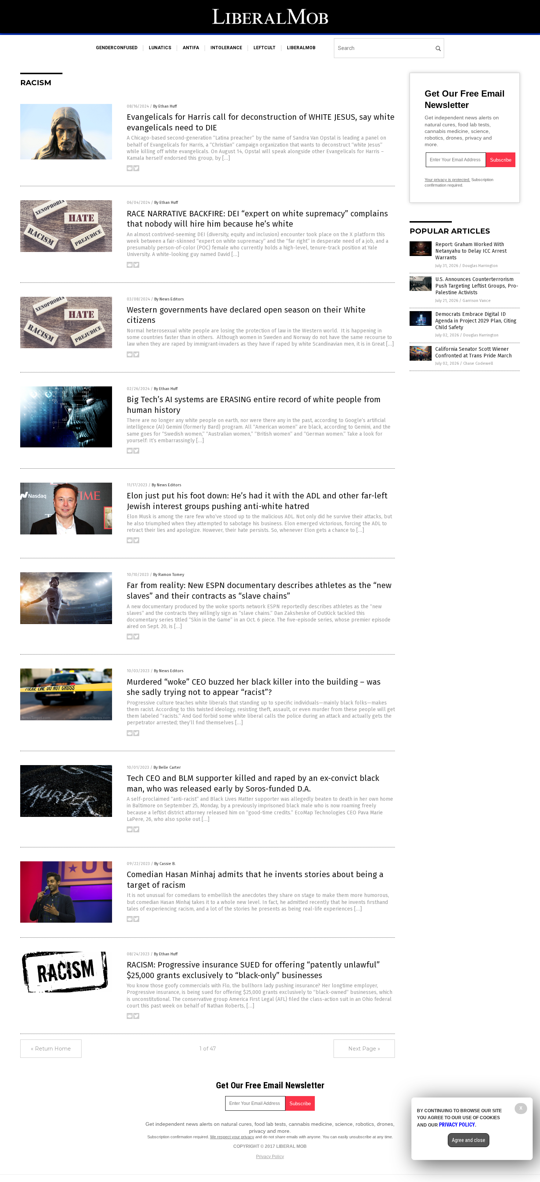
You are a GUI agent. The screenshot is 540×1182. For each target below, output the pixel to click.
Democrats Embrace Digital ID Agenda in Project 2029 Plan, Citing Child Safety (475, 321)
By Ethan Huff (165, 106)
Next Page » (364, 1048)
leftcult (264, 47)
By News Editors (169, 299)
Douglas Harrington (480, 265)
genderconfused (116, 47)
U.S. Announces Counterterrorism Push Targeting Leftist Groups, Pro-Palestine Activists (476, 286)
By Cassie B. (165, 863)
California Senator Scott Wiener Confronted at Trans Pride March (473, 352)
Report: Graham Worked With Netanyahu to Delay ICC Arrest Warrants (471, 251)
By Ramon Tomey (168, 574)
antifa (191, 47)
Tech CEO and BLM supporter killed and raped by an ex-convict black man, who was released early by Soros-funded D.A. (253, 783)
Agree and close (468, 1140)
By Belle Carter (167, 767)
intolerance (226, 47)
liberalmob (301, 47)
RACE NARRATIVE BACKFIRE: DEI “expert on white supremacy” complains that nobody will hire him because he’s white (257, 219)
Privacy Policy (270, 1156)
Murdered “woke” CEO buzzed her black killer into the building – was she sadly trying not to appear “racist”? (254, 687)
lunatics (160, 47)
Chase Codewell (478, 363)
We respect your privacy (232, 1137)
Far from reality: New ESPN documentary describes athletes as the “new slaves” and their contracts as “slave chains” (259, 590)
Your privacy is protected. (447, 179)
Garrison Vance (476, 300)
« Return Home (51, 1048)
